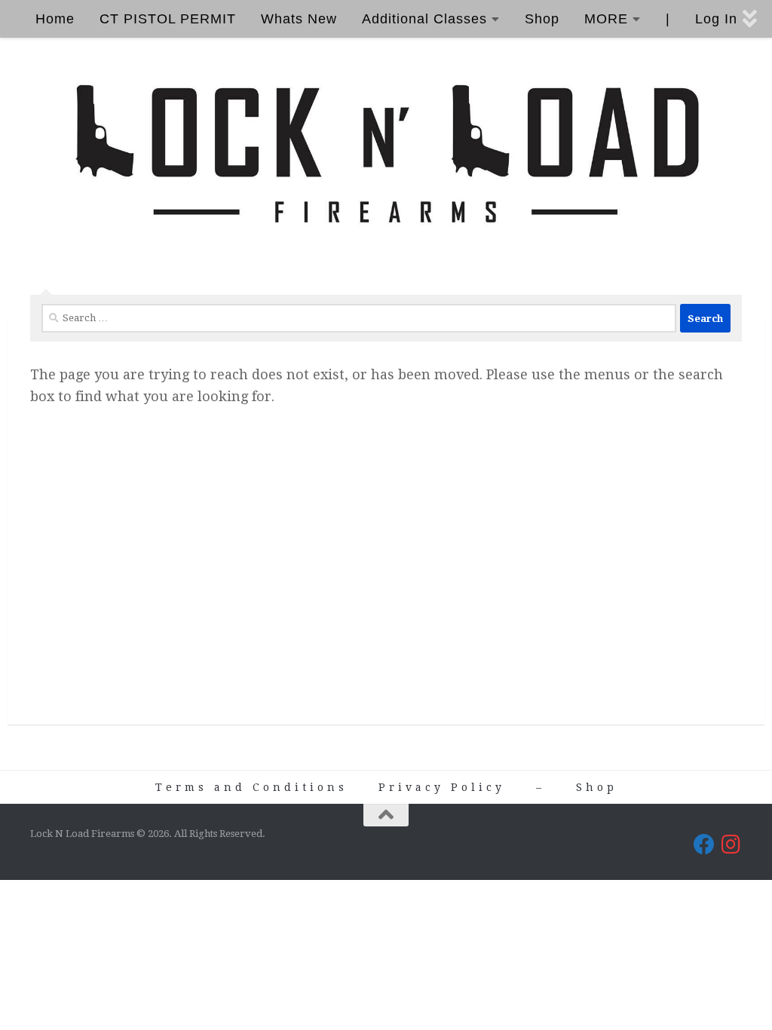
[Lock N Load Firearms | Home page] (386, 155)
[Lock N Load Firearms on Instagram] (731, 844)
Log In (716, 18)
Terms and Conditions (251, 787)
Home (55, 18)
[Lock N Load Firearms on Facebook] (704, 844)
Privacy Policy (441, 787)
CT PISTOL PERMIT (168, 18)
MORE (606, 18)
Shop (542, 18)
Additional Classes (424, 18)
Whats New (299, 18)
